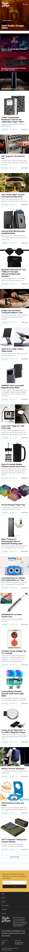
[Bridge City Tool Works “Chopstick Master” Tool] (14, 298)
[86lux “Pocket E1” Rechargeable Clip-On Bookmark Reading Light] (14, 527)
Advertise (4, 909)
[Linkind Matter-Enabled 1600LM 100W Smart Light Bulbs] (14, 679)
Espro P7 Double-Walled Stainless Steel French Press (13, 465)
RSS (2, 944)
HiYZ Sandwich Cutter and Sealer (12, 804)
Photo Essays (5, 905)
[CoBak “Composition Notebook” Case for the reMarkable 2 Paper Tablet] (14, 105)
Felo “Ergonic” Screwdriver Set (13, 157)
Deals (3, 894)
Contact (3, 913)
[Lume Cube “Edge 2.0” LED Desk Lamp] (14, 414)
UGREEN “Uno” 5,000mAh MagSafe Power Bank (12, 386)
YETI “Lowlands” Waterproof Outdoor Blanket (14, 840)
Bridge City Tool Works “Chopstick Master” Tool (11, 311)
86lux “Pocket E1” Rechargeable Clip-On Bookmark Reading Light (11, 541)
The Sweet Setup (19, 942)
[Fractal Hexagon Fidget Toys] (14, 493)
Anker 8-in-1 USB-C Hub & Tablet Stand (12, 350)
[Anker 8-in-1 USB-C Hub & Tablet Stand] (14, 337)
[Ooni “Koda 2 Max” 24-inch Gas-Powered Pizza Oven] (14, 182)
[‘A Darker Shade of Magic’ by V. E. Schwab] (14, 639)
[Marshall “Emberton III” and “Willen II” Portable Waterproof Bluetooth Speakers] (14, 257)
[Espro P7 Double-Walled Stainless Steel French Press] (14, 452)
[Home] (5, 4)
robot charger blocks (18, 390)
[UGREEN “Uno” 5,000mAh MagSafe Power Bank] (14, 373)
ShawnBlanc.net (19, 944)
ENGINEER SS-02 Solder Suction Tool (11, 615)
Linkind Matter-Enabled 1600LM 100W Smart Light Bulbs (12, 693)
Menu (25, 4)
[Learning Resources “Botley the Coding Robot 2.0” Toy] (14, 566)
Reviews (3, 901)
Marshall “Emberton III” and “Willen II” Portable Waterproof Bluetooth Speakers (13, 272)
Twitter (3, 942)
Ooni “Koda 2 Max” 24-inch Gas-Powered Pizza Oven (13, 195)
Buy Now (4, 129)
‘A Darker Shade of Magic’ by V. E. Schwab (13, 652)
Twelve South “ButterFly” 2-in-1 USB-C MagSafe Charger (13, 731)
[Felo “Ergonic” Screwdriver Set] (14, 144)
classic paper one (6, 126)
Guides (3, 898)
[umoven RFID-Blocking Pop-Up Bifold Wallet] (14, 219)
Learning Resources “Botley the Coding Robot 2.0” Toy (13, 579)
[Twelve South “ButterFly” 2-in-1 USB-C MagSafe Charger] (14, 718)
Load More (14, 857)
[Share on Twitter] (10, 129)
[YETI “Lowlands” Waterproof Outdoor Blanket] (14, 827)
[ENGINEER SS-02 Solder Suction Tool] (14, 602)
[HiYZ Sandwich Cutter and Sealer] (14, 791)
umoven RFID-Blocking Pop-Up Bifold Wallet (13, 232)
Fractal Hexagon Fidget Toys (13, 504)
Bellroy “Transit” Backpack (13, 768)
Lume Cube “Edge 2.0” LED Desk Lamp (12, 427)
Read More (24, 129)
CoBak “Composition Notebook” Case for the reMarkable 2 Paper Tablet (12, 119)
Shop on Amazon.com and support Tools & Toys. (19, 925)
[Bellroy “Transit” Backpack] (14, 756)
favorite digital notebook (16, 124)
